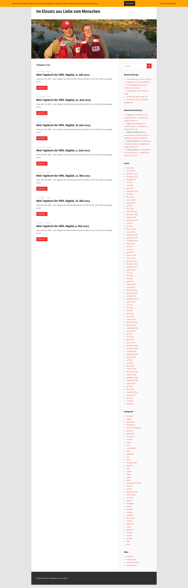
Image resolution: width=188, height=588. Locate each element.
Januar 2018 (130, 171)
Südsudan (129, 530)
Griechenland (131, 448)
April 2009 (130, 366)
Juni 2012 (129, 276)
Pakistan (129, 500)
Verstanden (129, 3)
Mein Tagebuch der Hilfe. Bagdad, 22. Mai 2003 (63, 175)
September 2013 (132, 241)
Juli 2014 (129, 223)
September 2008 (132, 378)
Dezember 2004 (131, 392)
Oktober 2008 (131, 375)
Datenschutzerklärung (168, 3)
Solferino (129, 521)
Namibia (129, 489)
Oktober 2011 (131, 296)
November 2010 (132, 322)
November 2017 (132, 177)
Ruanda (129, 506)
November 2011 (132, 293)
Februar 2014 (131, 229)
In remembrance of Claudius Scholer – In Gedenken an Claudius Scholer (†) (136, 118)
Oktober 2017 (131, 179)
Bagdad (129, 419)
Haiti (128, 451)
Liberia (128, 474)
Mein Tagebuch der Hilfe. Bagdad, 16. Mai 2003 (63, 200)
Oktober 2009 (131, 351)
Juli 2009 (129, 360)
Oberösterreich (131, 495)
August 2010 (130, 331)
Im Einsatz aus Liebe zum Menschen (68, 11)
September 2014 (132, 220)
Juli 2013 (129, 246)
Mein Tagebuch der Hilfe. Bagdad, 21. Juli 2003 (62, 74)
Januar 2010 (130, 343)
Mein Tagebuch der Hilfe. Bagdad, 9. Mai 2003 (62, 226)
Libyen (128, 477)
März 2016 (130, 197)
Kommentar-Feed (132, 562)
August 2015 (130, 203)
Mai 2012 (129, 278)
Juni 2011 (129, 308)
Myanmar (129, 486)
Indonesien (130, 454)
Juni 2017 (129, 185)
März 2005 (130, 389)
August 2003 (130, 395)
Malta (128, 480)
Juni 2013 (129, 249)
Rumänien (129, 509)
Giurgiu (129, 442)
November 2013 (132, 238)
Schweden (129, 515)
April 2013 (130, 252)
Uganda (129, 535)
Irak (127, 457)
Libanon (129, 471)
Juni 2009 (129, 363)
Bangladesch (130, 425)
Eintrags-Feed (131, 559)
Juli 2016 (129, 194)
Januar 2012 (130, 287)
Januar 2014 (130, 232)
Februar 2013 (131, 255)
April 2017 (130, 188)
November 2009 (132, 348)
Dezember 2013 (131, 235)
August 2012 (130, 270)
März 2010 (130, 340)
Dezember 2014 (131, 211)
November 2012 (132, 264)
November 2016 (132, 191)
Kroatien (129, 466)
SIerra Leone (130, 518)
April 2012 (130, 281)
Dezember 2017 (131, 174)
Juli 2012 (129, 273)
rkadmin (48, 71)
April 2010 (130, 337)
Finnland (129, 439)
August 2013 (130, 244)
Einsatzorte (130, 436)
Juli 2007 (129, 386)
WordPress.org (131, 565)
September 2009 (132, 354)
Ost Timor (129, 498)
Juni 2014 (129, 226)
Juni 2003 (129, 401)
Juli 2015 (129, 206)
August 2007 (130, 383)
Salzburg (129, 512)
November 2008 (132, 372)
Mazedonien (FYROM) (133, 483)
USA (127, 541)
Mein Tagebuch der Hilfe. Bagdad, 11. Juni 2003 (63, 150)
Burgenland (130, 434)
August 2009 (130, 357)
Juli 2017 (129, 182)
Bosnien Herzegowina (133, 428)
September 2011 (132, 299)
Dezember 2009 (131, 345)
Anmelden (129, 556)
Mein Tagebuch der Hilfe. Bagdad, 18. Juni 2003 (63, 125)
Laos (128, 468)
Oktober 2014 (131, 217)
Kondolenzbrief (131, 463)
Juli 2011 (129, 305)
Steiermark (130, 524)
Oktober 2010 (131, 325)
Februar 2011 (131, 319)
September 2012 (132, 267)
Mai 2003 (129, 404)
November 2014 (132, 214)
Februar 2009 (131, 369)
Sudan (128, 527)
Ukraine (129, 538)
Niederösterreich (132, 492)
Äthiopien (129, 416)
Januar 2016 (130, 200)
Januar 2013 (130, 258)
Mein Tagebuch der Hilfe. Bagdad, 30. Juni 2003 (63, 100)
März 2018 (130, 168)
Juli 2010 (129, 334)
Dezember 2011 (131, 290)
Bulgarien (129, 431)
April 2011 (130, 313)
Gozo (128, 445)
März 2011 (130, 316)
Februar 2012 (131, 284)
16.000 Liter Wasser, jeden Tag (137, 97)
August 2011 (130, 302)
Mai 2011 (129, 310)
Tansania (129, 533)
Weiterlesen (41, 88)
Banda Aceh (130, 422)
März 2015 (130, 209)
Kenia (128, 460)
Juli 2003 (129, 398)
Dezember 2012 (131, 261)
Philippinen (130, 503)
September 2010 (132, 328)
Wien (128, 544)
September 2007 (132, 380)
